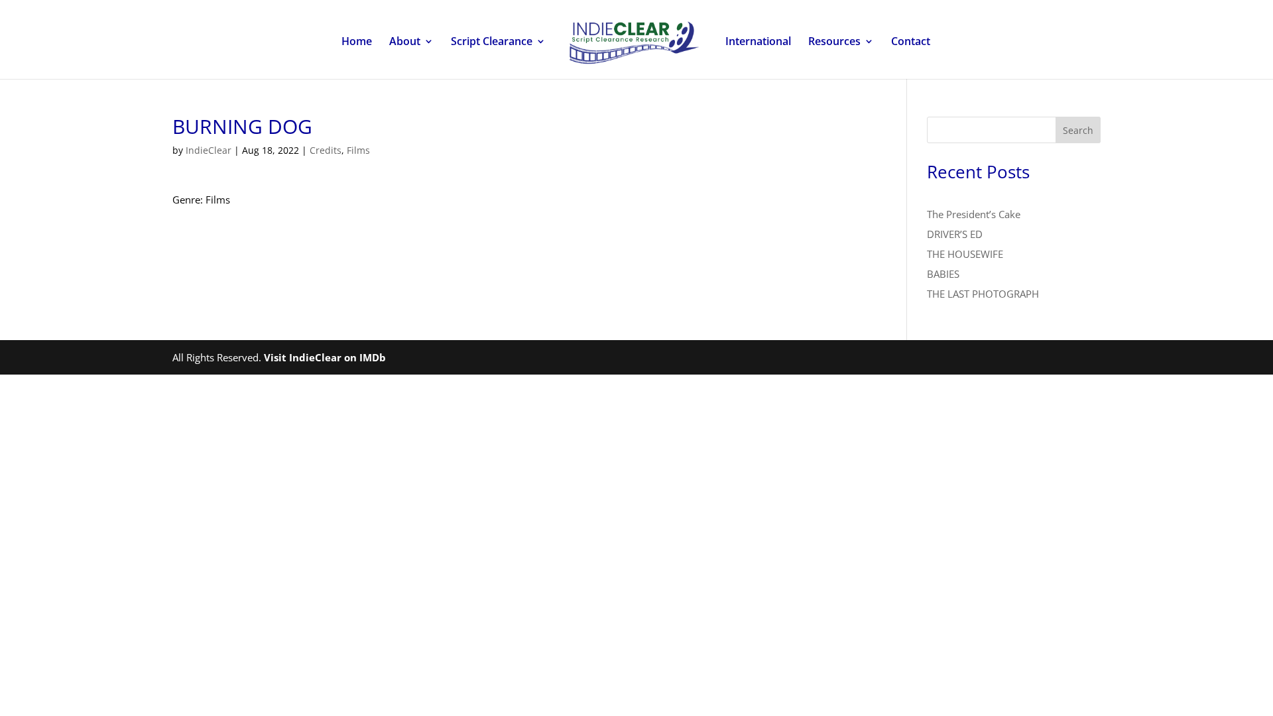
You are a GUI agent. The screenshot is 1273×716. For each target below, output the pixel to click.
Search (1078, 130)
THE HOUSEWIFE (965, 254)
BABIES (943, 273)
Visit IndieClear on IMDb (325, 357)
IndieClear (208, 150)
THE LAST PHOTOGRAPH (983, 293)
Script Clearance (491, 42)
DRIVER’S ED (955, 234)
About (404, 42)
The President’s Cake (973, 214)
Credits (325, 150)
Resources (834, 42)
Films (358, 150)
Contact (910, 42)
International (758, 42)
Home (356, 42)
